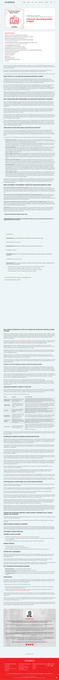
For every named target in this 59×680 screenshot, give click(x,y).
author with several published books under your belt (25, 340)
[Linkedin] (52, 664)
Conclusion (7, 60)
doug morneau (29, 15)
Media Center (46, 2)
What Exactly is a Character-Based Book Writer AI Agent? (16, 35)
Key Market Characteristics (10, 53)
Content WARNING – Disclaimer (24, 667)
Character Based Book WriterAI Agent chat (12, 41)
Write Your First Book (47, 17)
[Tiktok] (48, 665)
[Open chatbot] (56, 677)
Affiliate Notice (7, 666)
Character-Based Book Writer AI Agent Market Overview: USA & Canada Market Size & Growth (23, 50)
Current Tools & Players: (9, 54)
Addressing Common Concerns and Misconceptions (15, 46)
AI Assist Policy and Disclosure (23, 666)
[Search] (54, 2)
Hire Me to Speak (41, 2)
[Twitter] (50, 665)
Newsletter (34, 667)
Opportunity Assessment (10, 57)
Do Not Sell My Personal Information (10, 668)
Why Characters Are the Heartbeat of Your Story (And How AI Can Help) (19, 36)
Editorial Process (21, 668)
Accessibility (34, 665)
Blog (32, 2)
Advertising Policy (7, 665)
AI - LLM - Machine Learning (32, 17)
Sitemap (33, 668)
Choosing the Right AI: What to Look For (12, 45)
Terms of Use (7, 670)
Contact (51, 2)
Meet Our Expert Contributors (23, 669)
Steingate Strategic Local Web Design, (23, 677)
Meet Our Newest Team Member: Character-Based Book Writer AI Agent (19, 39)
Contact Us (34, 666)
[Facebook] (46, 664)
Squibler (16, 536)
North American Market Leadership (12, 51)
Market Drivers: (8, 56)
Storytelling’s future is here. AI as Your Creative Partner (15, 48)
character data (16, 474)
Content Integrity (21, 665)
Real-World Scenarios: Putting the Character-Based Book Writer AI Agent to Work (21, 42)
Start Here (24, 2)
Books (36, 2)
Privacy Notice (7, 669)
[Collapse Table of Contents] (53, 33)
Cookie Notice (7, 667)
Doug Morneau (27, 676)
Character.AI (20, 536)
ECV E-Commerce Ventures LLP (38, 677)
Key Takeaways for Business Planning (12, 59)
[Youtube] (52, 665)
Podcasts (28, 2)
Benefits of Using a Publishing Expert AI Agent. (16, 587)
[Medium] (53, 664)
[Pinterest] (46, 665)
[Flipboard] (48, 664)
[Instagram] (50, 664)
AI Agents (41, 17)
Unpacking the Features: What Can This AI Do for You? (15, 38)
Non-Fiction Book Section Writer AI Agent (22, 590)
